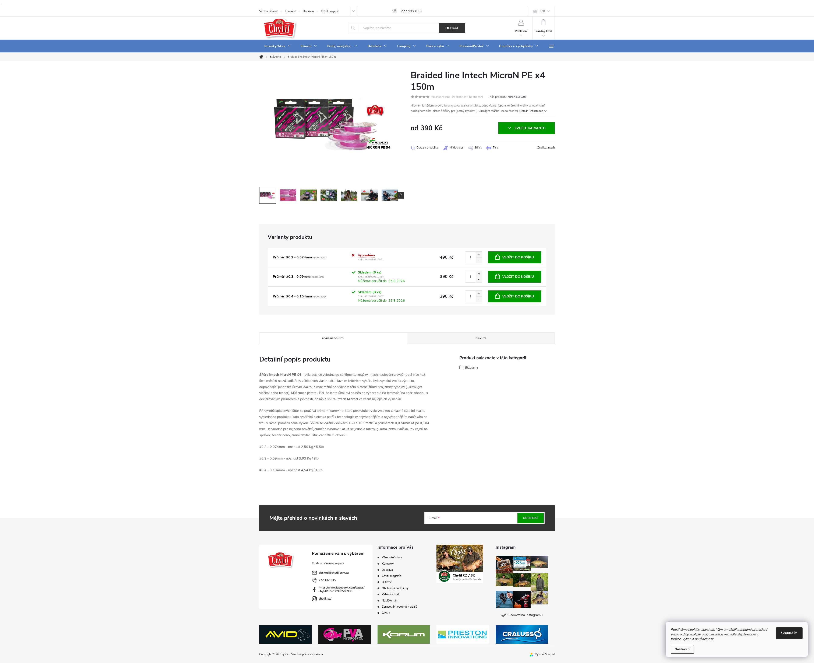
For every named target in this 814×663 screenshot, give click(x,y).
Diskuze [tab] (480, 338)
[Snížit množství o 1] (479, 260)
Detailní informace (531, 111)
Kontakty (290, 11)
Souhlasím (789, 633)
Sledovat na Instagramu (525, 615)
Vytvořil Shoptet (545, 654)
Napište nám (390, 601)
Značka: (546, 148)
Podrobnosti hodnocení (467, 97)
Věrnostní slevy (268, 11)
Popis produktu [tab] (333, 338)
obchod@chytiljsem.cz (334, 573)
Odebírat (530, 518)
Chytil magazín (330, 11)
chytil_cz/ (325, 599)
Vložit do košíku (518, 257)
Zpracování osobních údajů (399, 607)
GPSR (386, 613)
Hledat (452, 28)
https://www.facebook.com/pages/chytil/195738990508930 (341, 589)
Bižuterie (471, 367)
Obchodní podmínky (395, 588)
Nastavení (682, 649)
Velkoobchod (390, 594)
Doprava (308, 11)
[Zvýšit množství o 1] (479, 254)
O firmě (387, 582)
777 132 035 (327, 580)
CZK (542, 11)
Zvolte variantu (530, 128)
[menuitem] (277, 46)
